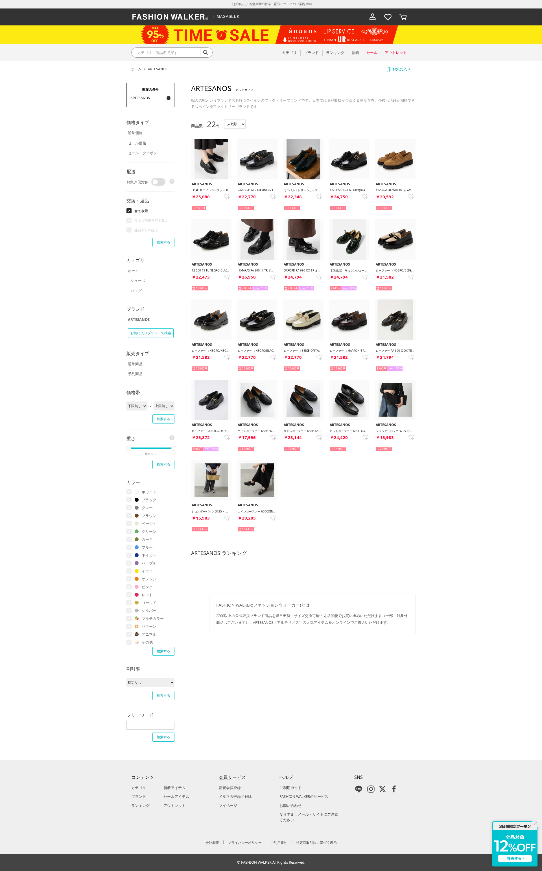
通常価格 (135, 132)
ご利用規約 (278, 842)
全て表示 (141, 210)
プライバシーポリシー (245, 842)
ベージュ (149, 523)
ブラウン (149, 515)
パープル (149, 563)
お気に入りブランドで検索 (150, 333)
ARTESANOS (157, 69)
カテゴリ (138, 787)
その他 (147, 642)
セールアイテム (176, 796)
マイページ (228, 805)
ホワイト (149, 491)
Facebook (394, 789)
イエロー (149, 571)
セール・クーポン (142, 152)
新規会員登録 (230, 787)
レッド (147, 594)
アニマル (149, 634)
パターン (149, 626)
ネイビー (149, 555)
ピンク (147, 586)
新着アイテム (174, 787)
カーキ (147, 539)
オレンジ (149, 578)
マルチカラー (153, 618)
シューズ (138, 280)
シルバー (149, 610)
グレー (147, 507)
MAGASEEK (228, 16)
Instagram (371, 789)
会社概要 (212, 842)
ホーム (136, 69)
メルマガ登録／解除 (235, 796)
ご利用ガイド (290, 787)
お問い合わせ (290, 805)
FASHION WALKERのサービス (303, 796)
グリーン (149, 531)
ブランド (138, 796)
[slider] (128, 448)
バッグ (136, 290)
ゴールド (149, 602)
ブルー (147, 547)
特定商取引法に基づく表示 (316, 842)
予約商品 (135, 373)
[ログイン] (372, 16)
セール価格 (137, 142)
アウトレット (174, 805)
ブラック (149, 499)
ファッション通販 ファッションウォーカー (170, 16)
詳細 (309, 4)
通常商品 (135, 363)
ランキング (140, 805)
